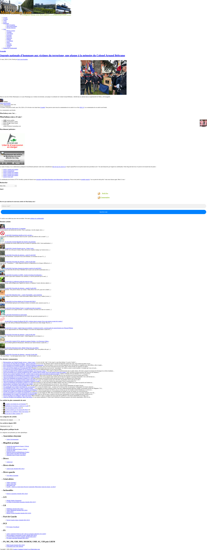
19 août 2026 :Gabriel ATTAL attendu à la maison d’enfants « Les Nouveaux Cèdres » (27, 341)
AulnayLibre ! (10, 511)
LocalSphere (9, 41)
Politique (8, 39)
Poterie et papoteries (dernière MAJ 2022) (17, 493)
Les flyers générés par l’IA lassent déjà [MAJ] (16, 409)
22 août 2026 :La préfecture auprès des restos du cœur (18, 281)
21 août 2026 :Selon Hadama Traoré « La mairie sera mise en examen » (23, 308)
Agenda (8, 46)
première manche (85, 179)
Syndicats (8, 43)
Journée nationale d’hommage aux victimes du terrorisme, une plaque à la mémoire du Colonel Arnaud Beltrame (62, 55)
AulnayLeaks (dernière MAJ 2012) (15, 468)
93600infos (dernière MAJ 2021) (14, 508)
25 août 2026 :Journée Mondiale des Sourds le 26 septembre (20, 241)
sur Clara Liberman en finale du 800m (15, 385)
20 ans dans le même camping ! (13, 413)
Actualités (9, 32)
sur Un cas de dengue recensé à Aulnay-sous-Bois (21, 376)
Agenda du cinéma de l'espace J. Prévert (16, 449)
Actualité (3, 51)
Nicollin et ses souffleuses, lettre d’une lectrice (16, 411)
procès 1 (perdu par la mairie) (10, 169)
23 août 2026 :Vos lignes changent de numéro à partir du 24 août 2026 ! (23, 268)
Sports (8, 42)
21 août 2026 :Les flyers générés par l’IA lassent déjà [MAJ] (20, 301)
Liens (4, 29)
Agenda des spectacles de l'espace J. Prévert (17, 446)
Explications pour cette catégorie (14, 546)
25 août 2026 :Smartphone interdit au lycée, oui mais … (19, 235)
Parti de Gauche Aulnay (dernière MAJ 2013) (18, 520)
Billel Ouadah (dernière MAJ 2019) (15, 545)
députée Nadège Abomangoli (13, 500)
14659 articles (7, 104)
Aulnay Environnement (12, 439)
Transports (9, 45)
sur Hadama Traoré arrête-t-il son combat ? (18, 384)
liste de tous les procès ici (59, 166)
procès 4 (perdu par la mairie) (10, 174)
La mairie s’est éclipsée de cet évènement (15, 404)
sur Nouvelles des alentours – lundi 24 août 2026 (19, 363)
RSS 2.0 (82, 107)
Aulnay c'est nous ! (11, 482)
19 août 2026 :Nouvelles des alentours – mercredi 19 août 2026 (21, 354)
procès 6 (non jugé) (8, 176)
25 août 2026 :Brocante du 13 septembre (15, 228)
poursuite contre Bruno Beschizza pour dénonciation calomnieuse (53, 179)
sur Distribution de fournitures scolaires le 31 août (21, 375)
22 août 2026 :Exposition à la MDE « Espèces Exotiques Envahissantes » (23, 275)
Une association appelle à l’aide (13, 407)
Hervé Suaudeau (10, 25)
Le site (5, 22)
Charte (5, 20)
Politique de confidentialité (10, 48)
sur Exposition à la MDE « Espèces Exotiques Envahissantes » (23, 365)
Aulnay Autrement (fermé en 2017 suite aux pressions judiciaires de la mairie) (26, 533)
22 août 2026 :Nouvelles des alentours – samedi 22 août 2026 (20, 288)
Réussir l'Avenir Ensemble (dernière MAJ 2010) (18, 513)
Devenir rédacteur (11, 27)
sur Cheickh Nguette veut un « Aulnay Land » (19, 362)
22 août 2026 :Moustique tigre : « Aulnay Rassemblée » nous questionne (23, 295)
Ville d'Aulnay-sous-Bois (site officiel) (16, 453)
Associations (9, 33)
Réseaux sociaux (10, 30)
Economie (9, 35)
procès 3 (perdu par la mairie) (10, 172)
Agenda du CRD (10, 450)
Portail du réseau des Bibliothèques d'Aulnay (17, 452)
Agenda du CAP (10, 447)
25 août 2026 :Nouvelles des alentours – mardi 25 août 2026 (20, 255)
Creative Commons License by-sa (21, 549)
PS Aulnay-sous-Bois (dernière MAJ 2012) (17, 538)
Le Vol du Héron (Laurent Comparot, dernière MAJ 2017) (21, 536)
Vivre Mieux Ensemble (12, 475)
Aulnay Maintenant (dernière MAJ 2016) (16, 510)
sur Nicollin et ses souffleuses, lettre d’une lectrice (17, 395)
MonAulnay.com (10, 485)
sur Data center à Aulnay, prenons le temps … (19, 388)
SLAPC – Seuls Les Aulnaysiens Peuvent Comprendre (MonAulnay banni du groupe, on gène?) (31, 486)
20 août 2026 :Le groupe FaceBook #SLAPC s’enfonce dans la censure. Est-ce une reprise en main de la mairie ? (34, 321)
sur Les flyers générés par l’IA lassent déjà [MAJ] (20, 366)
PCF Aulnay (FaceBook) (12, 527)
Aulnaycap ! (9, 462)
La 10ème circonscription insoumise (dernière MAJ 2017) (21, 502)
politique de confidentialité (37, 218)
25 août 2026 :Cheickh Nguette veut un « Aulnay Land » (19, 248)
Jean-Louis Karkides (11, 26)
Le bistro (5, 19)
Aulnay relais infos (11, 484)
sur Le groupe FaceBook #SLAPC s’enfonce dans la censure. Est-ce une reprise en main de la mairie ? (34, 372)
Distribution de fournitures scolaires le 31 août (16, 406)
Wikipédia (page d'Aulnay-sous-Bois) (16, 455)
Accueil (5, 17)
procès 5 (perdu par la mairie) (10, 175)
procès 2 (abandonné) (8, 171)
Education (9, 36)
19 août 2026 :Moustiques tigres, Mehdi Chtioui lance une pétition (22, 348)
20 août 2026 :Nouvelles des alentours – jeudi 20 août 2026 (20, 334)
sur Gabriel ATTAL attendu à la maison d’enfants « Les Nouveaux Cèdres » (24, 371)
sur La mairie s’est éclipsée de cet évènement (19, 387)
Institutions (9, 38)
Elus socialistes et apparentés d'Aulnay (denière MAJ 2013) (21, 535)
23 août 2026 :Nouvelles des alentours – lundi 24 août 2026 (20, 261)
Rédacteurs (6, 23)
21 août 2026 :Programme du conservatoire (16, 314)
